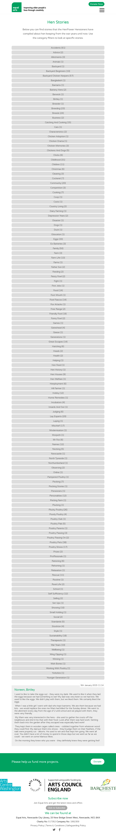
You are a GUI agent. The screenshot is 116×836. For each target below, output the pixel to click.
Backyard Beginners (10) (58, 71)
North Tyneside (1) (58, 458)
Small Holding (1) (58, 612)
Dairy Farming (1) (58, 211)
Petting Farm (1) (58, 500)
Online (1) (58, 472)
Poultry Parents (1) (58, 528)
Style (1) (58, 631)
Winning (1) (58, 659)
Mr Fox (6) (58, 439)
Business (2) (58, 117)
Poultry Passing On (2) (58, 537)
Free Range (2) (58, 309)
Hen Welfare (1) (58, 379)
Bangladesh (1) (58, 80)
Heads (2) (58, 351)
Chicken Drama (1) (58, 141)
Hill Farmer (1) (58, 388)
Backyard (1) (58, 66)
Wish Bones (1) (58, 663)
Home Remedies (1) (58, 397)
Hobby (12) (58, 393)
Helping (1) (58, 360)
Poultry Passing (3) (58, 533)
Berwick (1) (58, 94)
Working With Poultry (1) (58, 668)
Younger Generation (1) (58, 677)
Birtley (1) (58, 99)
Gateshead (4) (58, 327)
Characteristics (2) (58, 131)
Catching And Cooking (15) (58, 122)
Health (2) (58, 355)
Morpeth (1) (58, 435)
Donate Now (96, 4)
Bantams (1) (58, 85)
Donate (97, 761)
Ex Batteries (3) (58, 243)
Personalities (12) (58, 495)
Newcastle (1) (58, 453)
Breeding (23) (58, 108)
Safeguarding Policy (76, 825)
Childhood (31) (58, 159)
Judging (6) (58, 411)
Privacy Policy (37, 825)
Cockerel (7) (58, 178)
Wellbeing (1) (58, 649)
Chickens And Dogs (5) (58, 150)
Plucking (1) (58, 505)
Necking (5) (58, 449)
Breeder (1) (58, 104)
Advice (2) (58, 52)
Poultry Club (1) (58, 519)
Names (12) (58, 444)
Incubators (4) (58, 402)
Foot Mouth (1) (58, 295)
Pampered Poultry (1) (58, 477)
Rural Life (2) (58, 584)
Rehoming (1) (58, 565)
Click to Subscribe (56, 808)
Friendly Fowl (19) (58, 313)
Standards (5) (58, 621)
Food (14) (58, 290)
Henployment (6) (58, 383)
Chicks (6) (58, 155)
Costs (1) (58, 201)
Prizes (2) (58, 551)
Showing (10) (58, 607)
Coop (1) (58, 197)
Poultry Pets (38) (58, 542)
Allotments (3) (58, 57)
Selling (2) (58, 598)
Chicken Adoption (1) (58, 136)
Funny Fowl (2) (58, 318)
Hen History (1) (58, 369)
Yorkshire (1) (58, 673)
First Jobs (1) (58, 285)
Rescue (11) (58, 575)
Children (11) (58, 164)
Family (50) (58, 248)
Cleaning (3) (58, 173)
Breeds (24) (58, 113)
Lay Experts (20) (58, 416)
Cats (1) (58, 127)
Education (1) (58, 234)
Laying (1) (58, 421)
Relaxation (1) (58, 570)
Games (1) (58, 323)
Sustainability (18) (58, 635)
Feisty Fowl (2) (58, 276)
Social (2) (58, 617)
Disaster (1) (58, 220)
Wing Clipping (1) (58, 654)
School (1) (58, 589)
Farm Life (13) (58, 257)
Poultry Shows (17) (58, 547)
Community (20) (58, 183)
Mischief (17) (58, 425)
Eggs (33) (58, 239)
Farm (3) (58, 253)
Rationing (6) (58, 561)
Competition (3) (58, 187)
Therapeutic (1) (58, 640)
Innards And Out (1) (58, 407)
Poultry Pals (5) (58, 523)
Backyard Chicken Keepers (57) (58, 76)
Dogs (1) (58, 225)
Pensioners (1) (58, 491)
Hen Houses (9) (58, 374)
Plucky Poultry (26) (58, 509)
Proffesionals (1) (58, 556)
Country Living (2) (58, 206)
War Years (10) (58, 645)
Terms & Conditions (55, 825)
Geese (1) (58, 332)
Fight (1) (58, 281)
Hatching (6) (58, 346)
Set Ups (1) (58, 603)
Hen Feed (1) (58, 365)
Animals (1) (58, 62)
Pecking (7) (58, 481)
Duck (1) (58, 229)
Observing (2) (58, 467)
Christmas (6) (58, 169)
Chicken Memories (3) (58, 145)
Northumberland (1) (58, 463)
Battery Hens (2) (58, 90)
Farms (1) (58, 262)
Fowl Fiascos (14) (58, 299)
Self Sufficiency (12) (58, 593)
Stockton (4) (58, 626)
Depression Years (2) (58, 215)
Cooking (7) (58, 192)
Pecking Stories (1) (58, 486)
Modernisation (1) (58, 430)
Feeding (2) (58, 271)
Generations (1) (58, 337)
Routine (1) (58, 579)
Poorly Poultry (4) (58, 514)
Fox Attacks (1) (58, 304)
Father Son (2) (58, 267)
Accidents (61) (58, 48)
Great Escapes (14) (58, 341)
